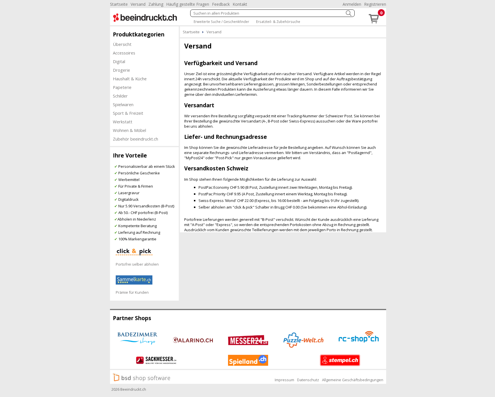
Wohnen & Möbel (129, 130)
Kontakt (240, 4)
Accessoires (124, 53)
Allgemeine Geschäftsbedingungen (352, 379)
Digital (119, 61)
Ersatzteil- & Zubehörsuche (278, 21)
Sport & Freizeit (128, 113)
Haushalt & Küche (130, 78)
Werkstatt (122, 121)
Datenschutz (308, 379)
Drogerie (121, 70)
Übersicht (122, 44)
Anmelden (352, 4)
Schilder (120, 96)
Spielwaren (123, 104)
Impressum (284, 379)
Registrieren (375, 4)
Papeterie (122, 87)
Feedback (221, 4)
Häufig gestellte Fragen (187, 4)
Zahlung (155, 4)
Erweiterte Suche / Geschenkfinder (221, 21)
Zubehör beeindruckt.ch (135, 139)
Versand (138, 4)
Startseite (119, 4)
